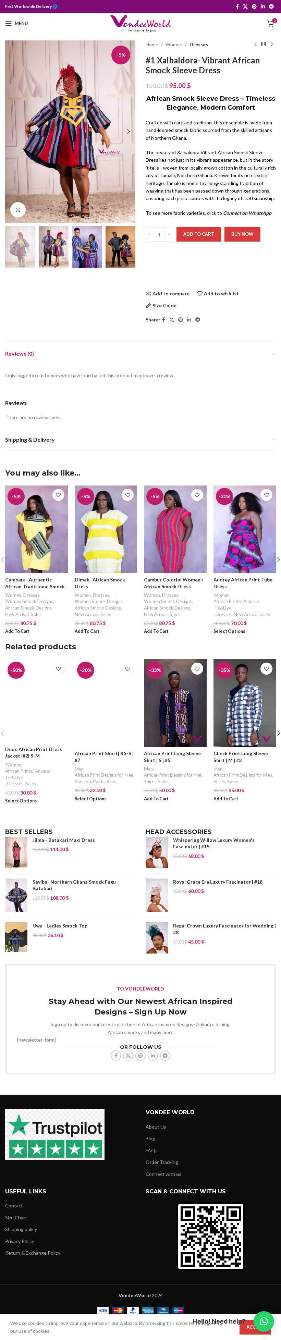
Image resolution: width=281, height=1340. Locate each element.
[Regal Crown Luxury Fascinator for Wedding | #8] (157, 938)
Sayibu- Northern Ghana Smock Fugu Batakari (74, 885)
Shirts (150, 781)
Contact (14, 1205)
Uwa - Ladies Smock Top (60, 926)
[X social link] (245, 6)
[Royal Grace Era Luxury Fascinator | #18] (157, 895)
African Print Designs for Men (104, 775)
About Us (156, 1127)
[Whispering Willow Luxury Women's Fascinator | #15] (157, 852)
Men (79, 769)
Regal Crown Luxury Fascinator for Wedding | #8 (224, 929)
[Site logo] (140, 23)
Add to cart (198, 234)
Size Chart (16, 1217)
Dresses (199, 44)
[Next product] (272, 44)
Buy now (242, 234)
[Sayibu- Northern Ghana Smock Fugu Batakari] (16, 895)
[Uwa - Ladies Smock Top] (16, 937)
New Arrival (17, 614)
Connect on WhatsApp (247, 213)
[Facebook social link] (237, 6)
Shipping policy (21, 1229)
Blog (150, 1138)
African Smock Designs (28, 608)
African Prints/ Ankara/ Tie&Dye (236, 605)
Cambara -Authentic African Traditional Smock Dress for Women (35, 586)
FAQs (152, 1150)
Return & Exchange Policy (32, 1253)
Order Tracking (162, 1162)
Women (174, 44)
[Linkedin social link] (263, 6)
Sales (36, 614)
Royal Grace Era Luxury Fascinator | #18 (217, 882)
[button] (12, 131)
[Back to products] (263, 44)
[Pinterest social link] (254, 6)
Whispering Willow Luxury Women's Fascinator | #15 (214, 843)
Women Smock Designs (29, 601)
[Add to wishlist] (58, 495)
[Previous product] (255, 44)
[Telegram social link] (271, 6)
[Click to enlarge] (18, 210)
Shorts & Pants (90, 781)
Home (152, 44)
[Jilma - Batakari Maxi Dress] (16, 852)
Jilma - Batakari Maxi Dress (64, 840)
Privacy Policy (19, 1241)
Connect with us (163, 1174)
